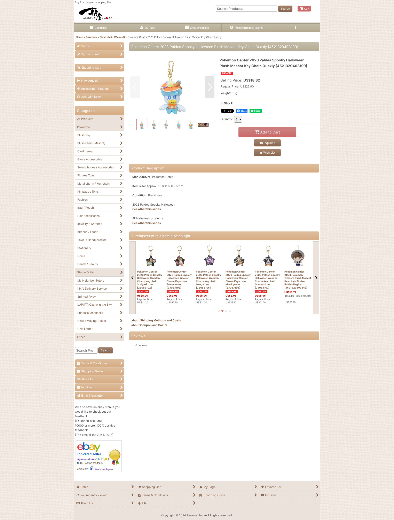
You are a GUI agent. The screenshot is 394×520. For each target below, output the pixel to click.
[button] (295, 28)
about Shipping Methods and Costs (156, 320)
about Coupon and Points (149, 325)
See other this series (146, 209)
